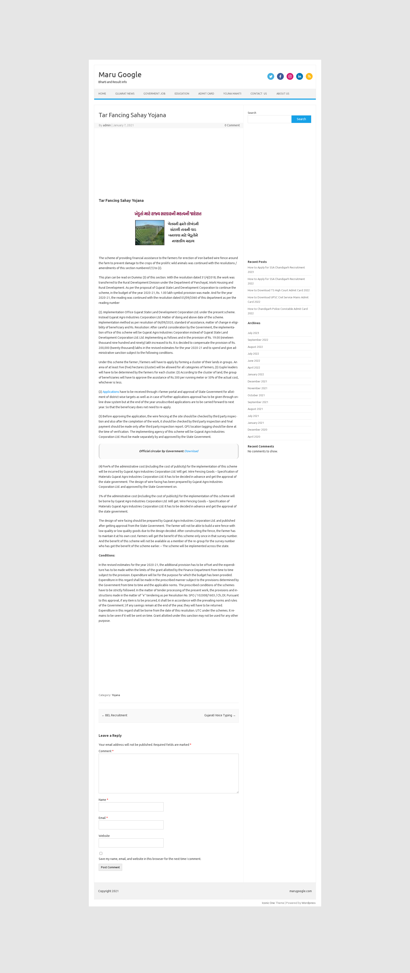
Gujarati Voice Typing (220, 715)
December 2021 (257, 381)
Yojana (116, 694)
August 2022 (255, 346)
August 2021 (255, 408)
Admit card (206, 93)
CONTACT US (258, 93)
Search (252, 112)
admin (107, 125)
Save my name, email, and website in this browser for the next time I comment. (150, 859)
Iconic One (268, 902)
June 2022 (254, 360)
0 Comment (232, 125)
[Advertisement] (128, 30)
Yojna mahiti (232, 93)
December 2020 (257, 429)
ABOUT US (282, 93)
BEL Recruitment (114, 715)
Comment (106, 751)
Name (103, 799)
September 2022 (258, 339)
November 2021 (257, 388)
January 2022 (256, 374)
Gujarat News (124, 93)
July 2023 (253, 332)
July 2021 (253, 415)
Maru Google (120, 74)
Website (104, 836)
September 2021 (258, 402)
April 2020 (254, 436)
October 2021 (256, 395)
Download (191, 451)
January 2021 (256, 422)
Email (103, 818)
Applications (111, 391)
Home (102, 93)
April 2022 (254, 367)
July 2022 (253, 353)
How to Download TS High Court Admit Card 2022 (279, 290)
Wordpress (309, 902)
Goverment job (154, 93)
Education (182, 93)
